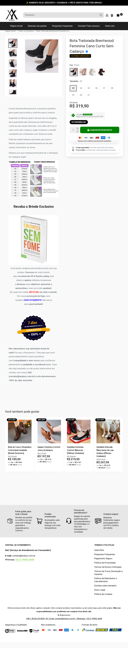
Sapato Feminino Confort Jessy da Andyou (49, 448)
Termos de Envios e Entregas (108, 567)
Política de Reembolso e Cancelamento (105, 580)
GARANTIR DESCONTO (101, 130)
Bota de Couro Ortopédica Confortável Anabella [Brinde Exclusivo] (19, 450)
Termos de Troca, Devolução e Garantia (108, 572)
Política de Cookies (103, 594)
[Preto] (74, 72)
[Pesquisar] (101, 15)
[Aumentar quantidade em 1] (77, 128)
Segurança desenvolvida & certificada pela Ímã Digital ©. (64, 640)
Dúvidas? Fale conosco (89, 26)
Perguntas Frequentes (104, 554)
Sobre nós (109, 26)
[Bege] (92, 72)
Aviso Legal (99, 590)
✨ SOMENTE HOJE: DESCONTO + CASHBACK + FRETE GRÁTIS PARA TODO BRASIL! (64, 3)
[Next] (118, 444)
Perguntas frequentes (62, 26)
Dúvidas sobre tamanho (105, 585)
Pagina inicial (10, 31)
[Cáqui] (83, 72)
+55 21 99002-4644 (24, 559)
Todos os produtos (26, 31)
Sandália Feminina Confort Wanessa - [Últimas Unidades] (75, 450)
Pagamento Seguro (103, 558)
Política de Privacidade (105, 562)
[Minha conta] (107, 15)
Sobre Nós (99, 550)
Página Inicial (16, 26)
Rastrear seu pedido (37, 26)
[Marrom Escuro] (102, 72)
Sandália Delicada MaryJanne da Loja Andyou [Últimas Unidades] (105, 451)
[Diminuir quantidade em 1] (77, 131)
